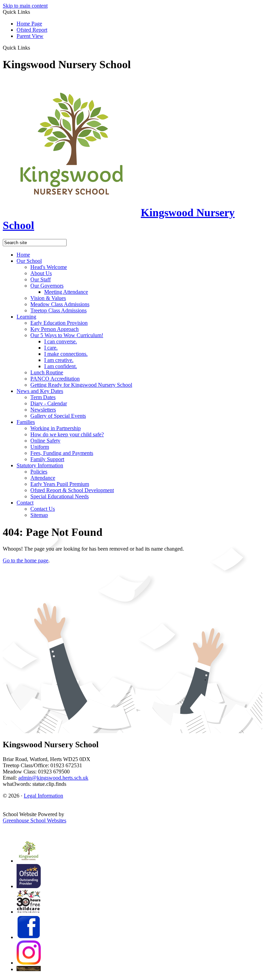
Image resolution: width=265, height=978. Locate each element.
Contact (25, 503)
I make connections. (66, 354)
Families (26, 422)
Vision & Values (48, 298)
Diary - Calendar (48, 403)
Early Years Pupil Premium (59, 484)
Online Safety (45, 441)
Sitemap (39, 515)
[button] (32, 47)
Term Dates (43, 397)
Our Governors (46, 286)
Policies (38, 472)
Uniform (39, 447)
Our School (29, 261)
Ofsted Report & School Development (72, 490)
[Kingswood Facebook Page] (29, 937)
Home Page (29, 24)
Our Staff (40, 279)
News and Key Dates (40, 391)
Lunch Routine (46, 372)
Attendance (42, 478)
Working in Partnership (55, 428)
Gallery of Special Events (58, 416)
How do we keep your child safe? (67, 434)
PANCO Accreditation (55, 379)
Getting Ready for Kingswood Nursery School (81, 385)
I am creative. (58, 360)
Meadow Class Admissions (59, 304)
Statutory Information (40, 465)
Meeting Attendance (66, 292)
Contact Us (42, 509)
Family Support (47, 459)
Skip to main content (25, 6)
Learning (26, 317)
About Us (41, 273)
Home (23, 255)
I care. (51, 348)
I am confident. (60, 366)
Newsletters (43, 410)
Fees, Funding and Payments (61, 453)
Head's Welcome (48, 267)
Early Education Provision (59, 323)
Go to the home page (25, 560)
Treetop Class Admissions (58, 310)
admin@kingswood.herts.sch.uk (53, 778)
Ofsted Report (32, 30)
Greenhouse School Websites (34, 820)
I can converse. (60, 341)
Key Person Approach (54, 329)
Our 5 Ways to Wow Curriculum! (66, 335)
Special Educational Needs (59, 496)
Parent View (30, 36)
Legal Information (43, 796)
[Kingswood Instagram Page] (29, 963)
